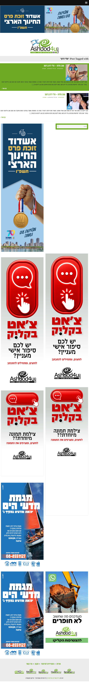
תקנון (37, 664)
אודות (58, 664)
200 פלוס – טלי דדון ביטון (54, 66)
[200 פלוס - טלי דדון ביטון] (76, 72)
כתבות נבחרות (60, 68)
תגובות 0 (44, 68)
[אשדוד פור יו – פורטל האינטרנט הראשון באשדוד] (44, 44)
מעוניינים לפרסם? (47, 664)
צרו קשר (29, 664)
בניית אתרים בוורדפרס (53, 678)
